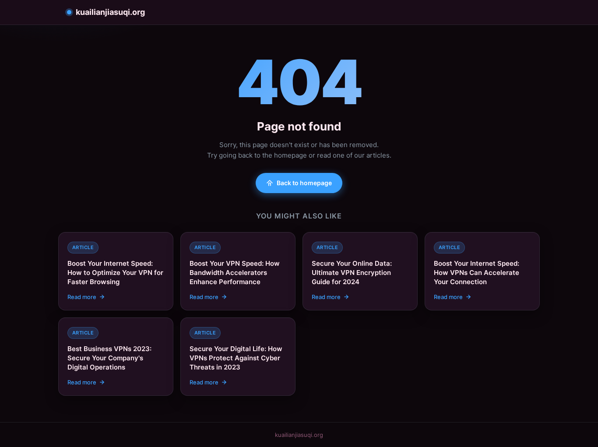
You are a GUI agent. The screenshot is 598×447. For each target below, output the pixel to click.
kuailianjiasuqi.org (110, 12)
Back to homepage (304, 183)
